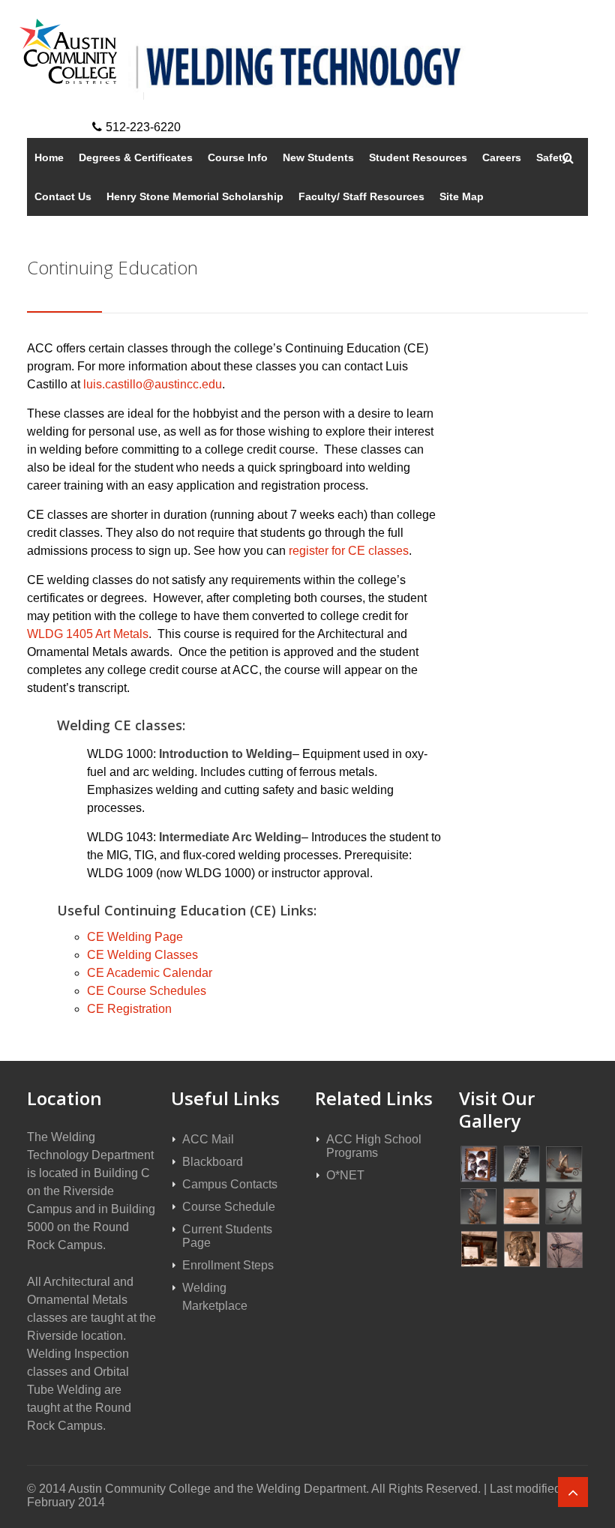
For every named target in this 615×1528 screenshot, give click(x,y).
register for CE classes (349, 550)
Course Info (238, 157)
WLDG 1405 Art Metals (87, 634)
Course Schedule (228, 1206)
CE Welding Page (135, 936)
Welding (204, 1287)
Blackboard (212, 1161)
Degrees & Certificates (136, 157)
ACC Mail (208, 1139)
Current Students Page (227, 1236)
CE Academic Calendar (149, 972)
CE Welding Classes (142, 954)
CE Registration (129, 1008)
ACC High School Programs (374, 1146)
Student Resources (418, 157)
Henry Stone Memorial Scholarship (195, 196)
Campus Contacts (230, 1184)
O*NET (345, 1175)
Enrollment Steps (228, 1265)
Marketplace (215, 1305)
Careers (501, 157)
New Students (318, 157)
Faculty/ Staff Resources (361, 196)
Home (49, 157)
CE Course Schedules (146, 990)
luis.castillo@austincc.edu (152, 384)
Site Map (462, 196)
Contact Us (63, 196)
